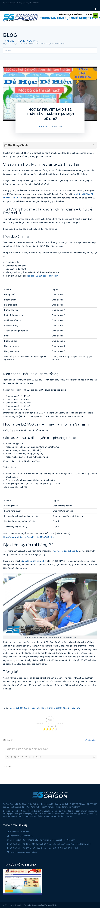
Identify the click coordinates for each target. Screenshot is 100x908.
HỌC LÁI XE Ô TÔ (27, 41)
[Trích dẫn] (30, 757)
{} (40, 757)
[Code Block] (33, 757)
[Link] (37, 757)
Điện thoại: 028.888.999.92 (21, 836)
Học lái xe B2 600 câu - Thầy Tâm (24, 708)
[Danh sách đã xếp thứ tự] (22, 757)
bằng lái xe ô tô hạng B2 (33, 561)
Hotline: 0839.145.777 (19, 831)
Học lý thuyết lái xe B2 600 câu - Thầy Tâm (60, 708)
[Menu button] (95, 15)
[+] (44, 757)
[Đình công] (19, 757)
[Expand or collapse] (94, 145)
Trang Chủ (8, 41)
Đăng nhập (91, 740)
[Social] (95, 8)
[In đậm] (8, 757)
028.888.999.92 (29, 21)
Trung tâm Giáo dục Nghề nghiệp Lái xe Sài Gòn (40, 905)
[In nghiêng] (11, 757)
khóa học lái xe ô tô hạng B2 (64, 551)
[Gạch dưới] (15, 757)
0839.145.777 (12, 21)
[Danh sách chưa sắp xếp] (26, 757)
